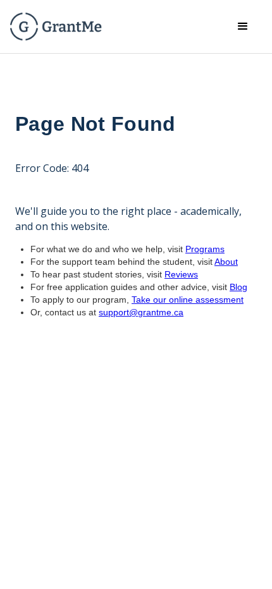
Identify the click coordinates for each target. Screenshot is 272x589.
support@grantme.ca (141, 312)
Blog (238, 287)
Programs (205, 249)
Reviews (181, 274)
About (226, 262)
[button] (243, 27)
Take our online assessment (188, 299)
